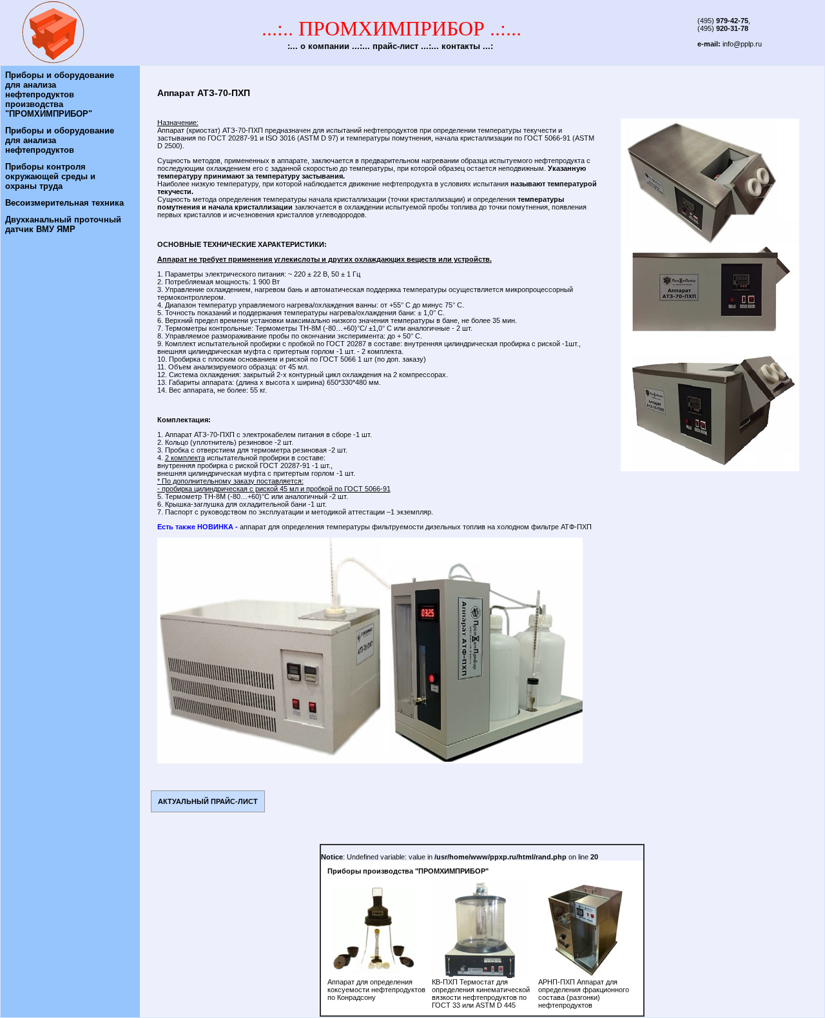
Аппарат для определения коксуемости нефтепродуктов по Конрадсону (376, 989)
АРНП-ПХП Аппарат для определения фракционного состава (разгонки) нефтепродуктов (583, 993)
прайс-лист (395, 46)
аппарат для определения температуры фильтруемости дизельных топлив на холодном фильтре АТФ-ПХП (416, 527)
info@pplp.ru (742, 44)
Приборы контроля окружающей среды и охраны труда (50, 176)
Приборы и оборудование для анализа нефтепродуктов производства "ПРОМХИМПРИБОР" (59, 94)
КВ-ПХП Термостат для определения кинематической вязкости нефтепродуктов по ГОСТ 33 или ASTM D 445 (481, 993)
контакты (461, 46)
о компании (324, 46)
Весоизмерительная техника (64, 203)
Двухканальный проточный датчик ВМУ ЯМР (63, 224)
